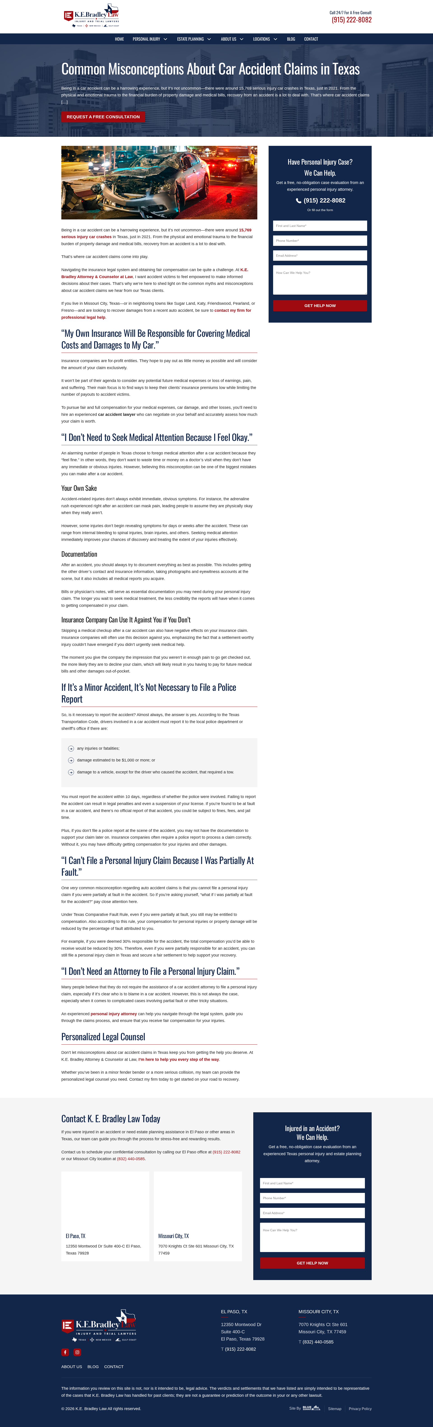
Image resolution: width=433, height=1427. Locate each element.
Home (119, 39)
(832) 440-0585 (131, 1159)
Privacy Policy (360, 1409)
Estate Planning (190, 39)
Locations (261, 39)
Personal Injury (146, 39)
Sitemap (334, 1409)
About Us (228, 39)
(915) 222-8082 (226, 1152)
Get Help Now (320, 305)
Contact (311, 39)
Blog (291, 39)
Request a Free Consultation (103, 116)
